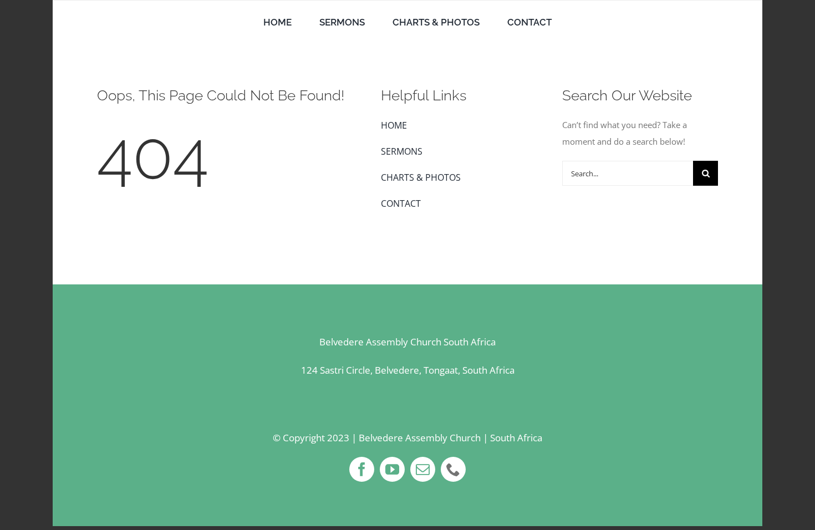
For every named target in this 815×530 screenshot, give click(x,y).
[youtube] (392, 469)
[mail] (422, 469)
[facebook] (361, 469)
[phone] (453, 469)
